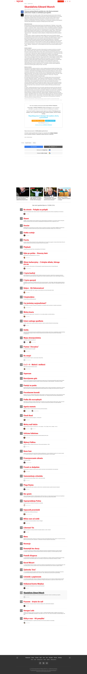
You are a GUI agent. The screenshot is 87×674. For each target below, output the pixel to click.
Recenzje (27, 544)
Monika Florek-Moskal (28, 462)
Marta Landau (27, 489)
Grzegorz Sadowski (28, 505)
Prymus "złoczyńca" (31, 347)
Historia (55, 657)
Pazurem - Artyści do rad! (33, 602)
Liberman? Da (29, 528)
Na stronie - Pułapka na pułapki (36, 210)
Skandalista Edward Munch (34, 593)
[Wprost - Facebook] (40, 663)
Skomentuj (54, 146)
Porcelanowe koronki (32, 392)
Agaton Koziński (28, 437)
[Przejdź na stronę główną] (15, 1)
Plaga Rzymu (29, 485)
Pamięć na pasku (30, 385)
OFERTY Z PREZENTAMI (50, 120)
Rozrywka (51, 657)
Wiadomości (27, 657)
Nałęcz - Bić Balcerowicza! (34, 288)
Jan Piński (27, 342)
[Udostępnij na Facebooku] (22, 11)
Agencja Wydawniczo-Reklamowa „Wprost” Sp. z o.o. (41, 668)
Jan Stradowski (28, 480)
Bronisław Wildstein (28, 268)
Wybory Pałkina (29, 442)
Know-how (27, 451)
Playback (27, 247)
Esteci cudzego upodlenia (33, 321)
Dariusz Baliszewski (28, 307)
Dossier (26, 226)
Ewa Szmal (34, 428)
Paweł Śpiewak (27, 316)
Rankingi (60, 657)
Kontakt (35, 659)
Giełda (26, 330)
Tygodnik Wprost (28, 142)
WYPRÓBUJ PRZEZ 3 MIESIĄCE (38, 120)
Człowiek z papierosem (32, 577)
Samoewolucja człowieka (33, 476)
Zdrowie (36, 657)
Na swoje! (27, 356)
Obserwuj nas (42, 150)
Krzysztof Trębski (34, 342)
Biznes (32, 657)
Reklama (45, 659)
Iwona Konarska (28, 471)
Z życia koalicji (29, 273)
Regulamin (48, 659)
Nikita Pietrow (27, 446)
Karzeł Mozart (29, 563)
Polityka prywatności (53, 659)
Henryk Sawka (27, 235)
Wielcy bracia (29, 312)
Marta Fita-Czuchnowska (29, 514)
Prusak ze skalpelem (31, 467)
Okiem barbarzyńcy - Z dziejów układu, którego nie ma (42, 263)
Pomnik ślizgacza (30, 556)
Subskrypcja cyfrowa (40, 659)
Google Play (51, 134)
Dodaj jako (42, 153)
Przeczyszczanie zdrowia (33, 458)
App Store (47, 134)
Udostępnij (34, 146)
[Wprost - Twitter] (43, 663)
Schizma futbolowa (31, 433)
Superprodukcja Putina (32, 501)
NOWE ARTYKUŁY (43, 124)
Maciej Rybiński (28, 257)
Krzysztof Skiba (28, 622)
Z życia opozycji (30, 280)
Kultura (34, 142)
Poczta (26, 240)
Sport (41, 657)
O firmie (32, 659)
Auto (44, 657)
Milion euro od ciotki (31, 519)
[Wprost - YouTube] (46, 663)
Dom (47, 657)
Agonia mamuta (30, 407)
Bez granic (28, 494)
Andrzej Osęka (29, 137)
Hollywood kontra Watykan (34, 584)
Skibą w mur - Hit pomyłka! (34, 618)
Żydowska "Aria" (30, 570)
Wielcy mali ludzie (30, 424)
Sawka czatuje (29, 233)
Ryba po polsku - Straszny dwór (36, 253)
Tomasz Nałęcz (28, 292)
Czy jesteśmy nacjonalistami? (35, 303)
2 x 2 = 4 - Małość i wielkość (34, 365)
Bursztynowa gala (30, 378)
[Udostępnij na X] (22, 15)
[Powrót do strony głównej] (17, 658)
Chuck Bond (28, 415)
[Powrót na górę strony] (70, 658)
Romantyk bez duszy (31, 549)
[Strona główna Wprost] (19, 1)
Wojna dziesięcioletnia (32, 338)
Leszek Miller (27, 325)
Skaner (26, 218)
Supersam (27, 373)
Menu (26, 537)
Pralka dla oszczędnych (33, 400)
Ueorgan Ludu (29, 611)
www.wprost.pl (45, 671)
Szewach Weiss (28, 428)
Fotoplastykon (29, 297)
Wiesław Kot (27, 588)
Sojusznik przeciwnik (32, 510)
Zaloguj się (47, 122)
